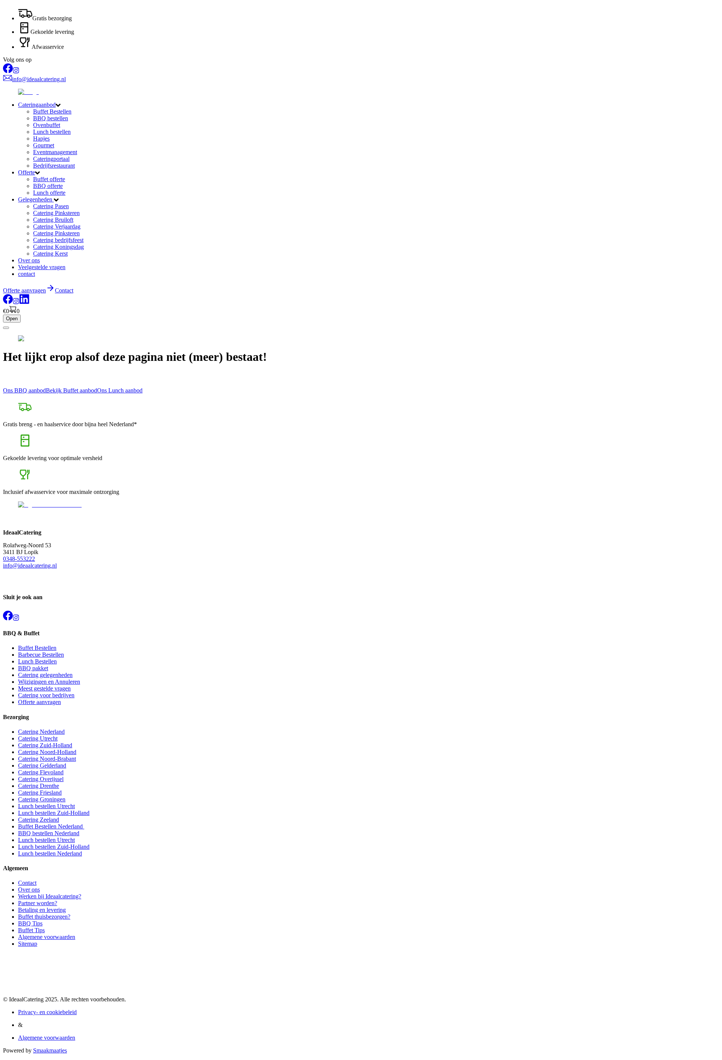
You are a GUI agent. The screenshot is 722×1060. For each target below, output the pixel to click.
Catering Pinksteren (56, 213)
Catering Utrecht (38, 738)
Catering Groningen (41, 799)
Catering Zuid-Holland (45, 745)
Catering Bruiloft (53, 220)
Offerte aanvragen (39, 702)
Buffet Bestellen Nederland (51, 826)
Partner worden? (37, 903)
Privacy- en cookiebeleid (47, 1012)
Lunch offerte (49, 192)
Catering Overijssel (41, 779)
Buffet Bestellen (52, 111)
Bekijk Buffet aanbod (71, 390)
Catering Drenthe (38, 786)
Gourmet (43, 145)
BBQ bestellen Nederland (48, 833)
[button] (368, 104)
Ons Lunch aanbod (120, 390)
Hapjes (41, 138)
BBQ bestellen (50, 118)
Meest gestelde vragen (44, 688)
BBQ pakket (33, 668)
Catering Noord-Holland (47, 752)
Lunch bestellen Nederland (50, 853)
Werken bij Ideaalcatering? (49, 896)
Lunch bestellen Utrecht (46, 806)
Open (12, 318)
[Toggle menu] (6, 328)
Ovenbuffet (46, 125)
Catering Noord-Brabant (47, 759)
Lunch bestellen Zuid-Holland (53, 813)
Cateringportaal (51, 159)
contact (26, 274)
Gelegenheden (36, 199)
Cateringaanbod (37, 104)
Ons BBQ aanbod (24, 390)
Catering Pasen (51, 206)
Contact (64, 290)
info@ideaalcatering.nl (30, 565)
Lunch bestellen (52, 132)
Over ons (29, 260)
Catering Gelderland (42, 765)
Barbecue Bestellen (41, 654)
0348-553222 (19, 559)
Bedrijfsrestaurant (54, 165)
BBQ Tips (30, 923)
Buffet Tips (31, 930)
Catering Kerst (50, 253)
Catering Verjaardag (56, 226)
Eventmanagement (55, 152)
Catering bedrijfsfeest (58, 240)
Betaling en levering (42, 910)
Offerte (26, 172)
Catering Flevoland (41, 772)
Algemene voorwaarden (46, 937)
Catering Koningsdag (58, 247)
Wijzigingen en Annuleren (49, 681)
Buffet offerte (49, 179)
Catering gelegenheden (45, 675)
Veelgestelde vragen (41, 267)
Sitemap (27, 943)
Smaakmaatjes (50, 1050)
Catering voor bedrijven (46, 695)
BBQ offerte (48, 186)
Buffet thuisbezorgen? (44, 916)
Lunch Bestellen (37, 661)
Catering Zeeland (38, 819)
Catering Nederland (41, 731)
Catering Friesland (40, 792)
